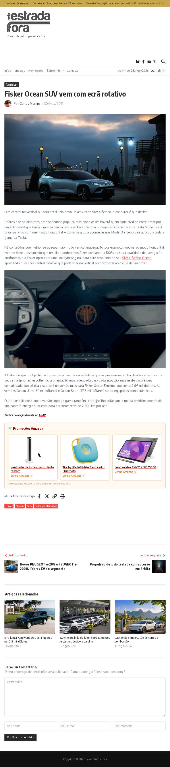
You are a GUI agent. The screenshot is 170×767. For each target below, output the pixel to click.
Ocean (20, 506)
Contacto (73, 70)
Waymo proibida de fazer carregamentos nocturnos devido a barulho (85, 639)
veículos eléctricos (46, 506)
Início (7, 70)
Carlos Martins (30, 103)
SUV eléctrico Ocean (136, 258)
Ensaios (20, 70)
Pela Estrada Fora (28, 22)
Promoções (35, 70)
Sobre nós (54, 70)
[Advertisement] (85, 47)
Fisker (9, 506)
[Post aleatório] (153, 71)
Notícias (11, 85)
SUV (29, 506)
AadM (42, 415)
